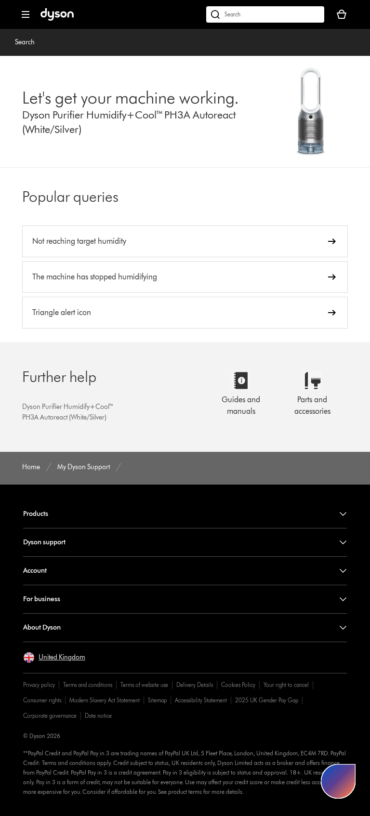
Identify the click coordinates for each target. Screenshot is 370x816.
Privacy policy (39, 684)
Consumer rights (42, 700)
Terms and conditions (87, 684)
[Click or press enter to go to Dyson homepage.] (57, 18)
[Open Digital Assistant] (338, 781)
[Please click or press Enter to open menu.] (25, 14)
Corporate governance (50, 715)
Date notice (98, 715)
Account (35, 570)
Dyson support (44, 542)
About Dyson (42, 627)
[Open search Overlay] (265, 14)
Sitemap (157, 700)
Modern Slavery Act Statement (104, 700)
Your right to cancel (286, 684)
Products (35, 514)
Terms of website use (144, 684)
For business (41, 599)
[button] (54, 657)
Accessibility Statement (201, 700)
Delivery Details (194, 684)
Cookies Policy (238, 684)
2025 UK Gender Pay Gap (266, 700)
